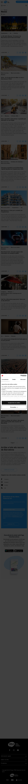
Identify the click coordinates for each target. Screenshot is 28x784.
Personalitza (13, 407)
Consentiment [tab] (5, 379)
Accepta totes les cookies (14, 402)
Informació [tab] (23, 379)
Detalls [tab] (14, 379)
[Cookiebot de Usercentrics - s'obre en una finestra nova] (20, 376)
